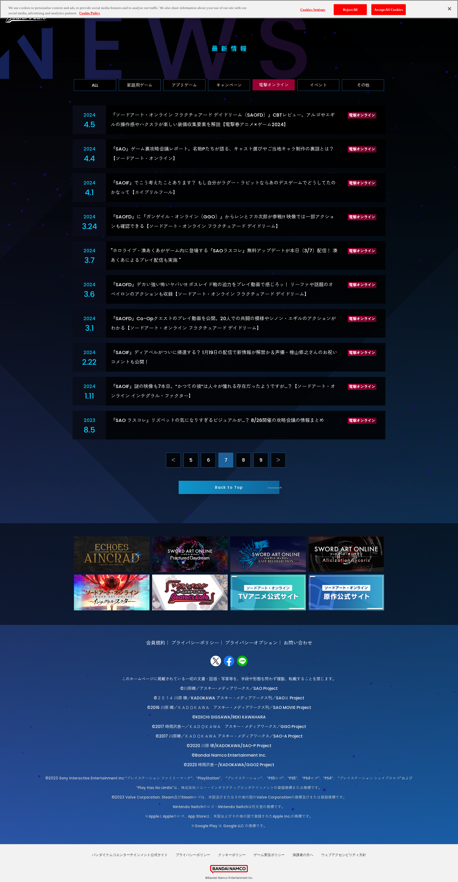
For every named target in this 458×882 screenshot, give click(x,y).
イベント (318, 85)
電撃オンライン (274, 85)
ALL (95, 85)
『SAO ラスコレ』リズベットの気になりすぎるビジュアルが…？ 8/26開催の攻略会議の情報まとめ (217, 420)
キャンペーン (229, 85)
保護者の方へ (303, 855)
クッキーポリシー (232, 855)
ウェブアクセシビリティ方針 (343, 855)
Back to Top (229, 487)
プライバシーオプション (251, 643)
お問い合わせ (298, 643)
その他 (363, 85)
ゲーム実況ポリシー (269, 855)
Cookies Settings (312, 9)
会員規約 (155, 643)
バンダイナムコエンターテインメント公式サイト (130, 855)
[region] (229, 9)
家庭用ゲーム (139, 85)
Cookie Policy (89, 13)
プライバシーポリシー (195, 643)
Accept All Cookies (388, 9)
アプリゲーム (184, 85)
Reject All (350, 9)
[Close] (449, 9)
